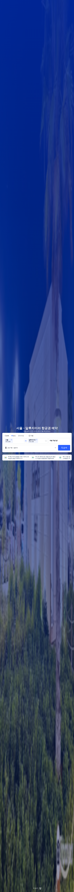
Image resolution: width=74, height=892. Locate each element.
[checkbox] (31, 435)
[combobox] (13, 441)
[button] (60, 3)
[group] (14, 440)
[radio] (7, 435)
